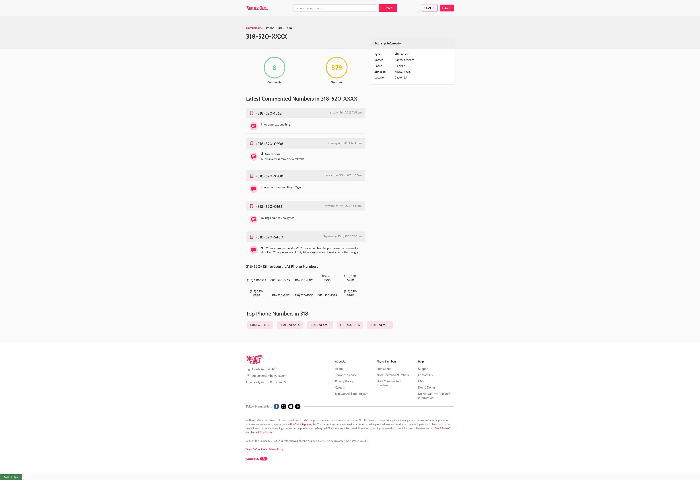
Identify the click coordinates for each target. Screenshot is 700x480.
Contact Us (425, 375)
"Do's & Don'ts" (442, 428)
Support (423, 369)
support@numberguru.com (269, 375)
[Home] (257, 8)
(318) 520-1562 (269, 113)
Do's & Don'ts (426, 387)
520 (289, 28)
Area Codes (383, 369)
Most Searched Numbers (392, 375)
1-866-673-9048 (263, 369)
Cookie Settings (11, 477)
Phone (270, 28)
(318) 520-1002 (303, 295)
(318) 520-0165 (269, 206)
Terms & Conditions (261, 432)
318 (280, 28)
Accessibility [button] (252, 458)
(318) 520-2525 (327, 295)
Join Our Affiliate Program (351, 393)
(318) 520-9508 (269, 176)
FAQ (421, 381)
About (339, 369)
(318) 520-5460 (269, 237)
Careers (340, 387)
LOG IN (446, 8)
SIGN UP (429, 8)
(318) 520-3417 (280, 295)
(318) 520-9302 (303, 280)
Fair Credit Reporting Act (303, 424)
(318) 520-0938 (269, 144)
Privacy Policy (344, 381)
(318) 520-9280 (350, 293)
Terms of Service (346, 375)
